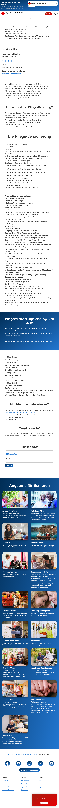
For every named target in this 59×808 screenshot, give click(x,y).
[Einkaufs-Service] (15, 599)
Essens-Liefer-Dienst (10, 640)
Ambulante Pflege (38, 511)
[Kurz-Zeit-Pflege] (15, 657)
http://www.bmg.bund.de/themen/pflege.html (20, 412)
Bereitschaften (25, 781)
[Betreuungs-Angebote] (44, 560)
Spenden (48, 14)
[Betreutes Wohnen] (15, 560)
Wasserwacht (24, 790)
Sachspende (5, 787)
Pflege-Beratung (8, 542)
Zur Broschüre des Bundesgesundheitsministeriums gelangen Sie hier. (29, 341)
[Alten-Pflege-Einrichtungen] (44, 657)
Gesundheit (35, 640)
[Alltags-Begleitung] (15, 499)
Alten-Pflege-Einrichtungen (41, 668)
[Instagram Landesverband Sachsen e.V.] (29, 763)
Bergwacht (24, 784)
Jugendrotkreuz (25, 787)
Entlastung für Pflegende (40, 610)
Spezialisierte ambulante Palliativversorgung (40, 700)
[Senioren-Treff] (15, 688)
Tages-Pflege (7, 735)
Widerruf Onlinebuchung (30, 770)
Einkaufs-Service (9, 610)
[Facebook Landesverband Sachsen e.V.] (7, 763)
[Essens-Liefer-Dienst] (15, 629)
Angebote (8, 452)
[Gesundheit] (44, 629)
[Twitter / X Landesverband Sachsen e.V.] (40, 763)
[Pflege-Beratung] (15, 531)
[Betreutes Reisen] (44, 531)
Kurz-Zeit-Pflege (8, 668)
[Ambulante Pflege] (44, 499)
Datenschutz (42, 784)
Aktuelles (41, 781)
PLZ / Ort (8, 458)
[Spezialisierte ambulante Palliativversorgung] (44, 688)
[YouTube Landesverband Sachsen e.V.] (18, 763)
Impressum (42, 787)
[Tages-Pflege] (15, 724)
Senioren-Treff (7, 699)
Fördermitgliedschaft (8, 790)
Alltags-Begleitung (9, 511)
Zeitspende (5, 784)
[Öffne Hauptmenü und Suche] (56, 14)
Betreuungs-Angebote (39, 572)
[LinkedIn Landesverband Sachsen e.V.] (51, 763)
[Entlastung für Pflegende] (44, 599)
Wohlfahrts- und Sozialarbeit (28, 793)
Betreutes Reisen (37, 542)
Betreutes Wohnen (9, 572)
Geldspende (5, 781)
